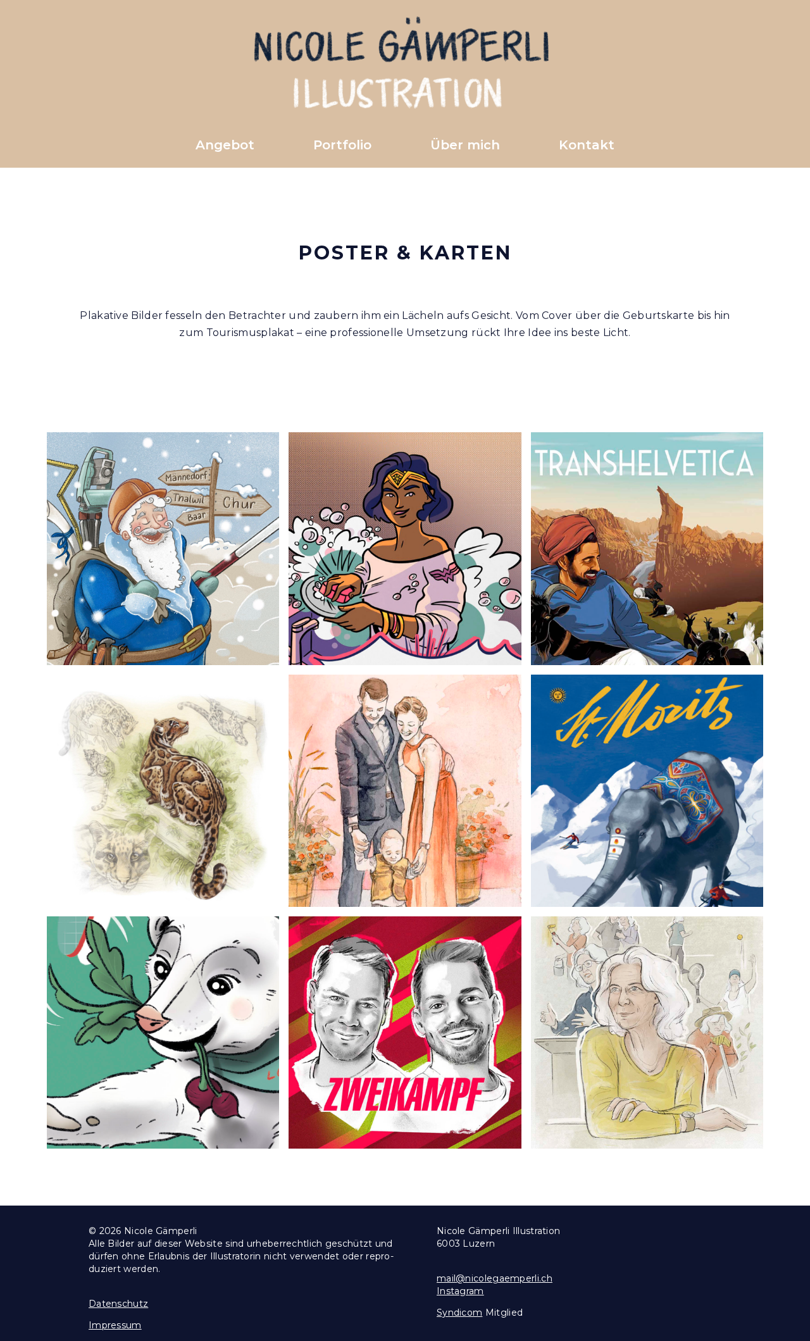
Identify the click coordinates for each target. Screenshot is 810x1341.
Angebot (225, 145)
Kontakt (586, 145)
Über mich (465, 145)
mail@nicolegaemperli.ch (494, 1278)
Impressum (115, 1325)
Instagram (460, 1291)
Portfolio (342, 145)
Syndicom (459, 1312)
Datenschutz (118, 1303)
